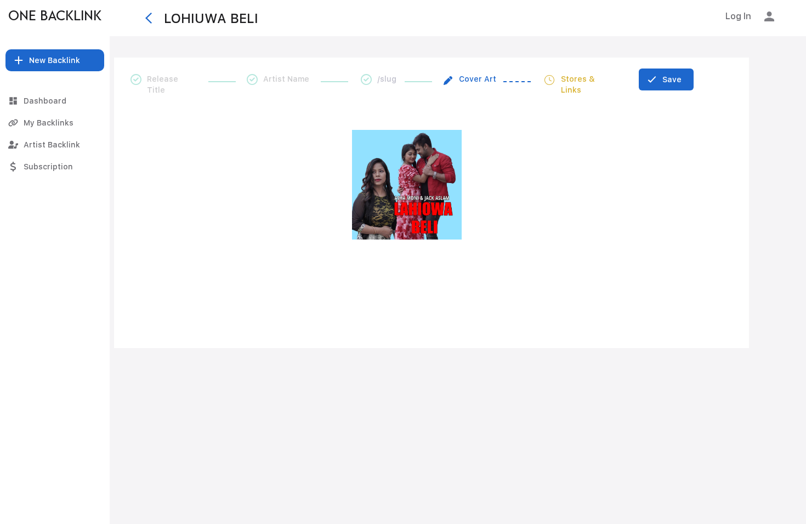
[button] (54, 60)
